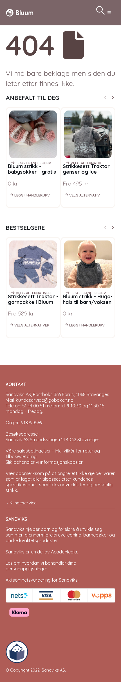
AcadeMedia (64, 552)
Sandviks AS (53, 670)
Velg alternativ (86, 163)
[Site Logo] (20, 12)
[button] (109, 12)
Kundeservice (23, 503)
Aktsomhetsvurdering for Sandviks (42, 580)
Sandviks (15, 529)
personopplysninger (26, 568)
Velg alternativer (33, 293)
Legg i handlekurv (33, 163)
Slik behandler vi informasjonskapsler (44, 462)
